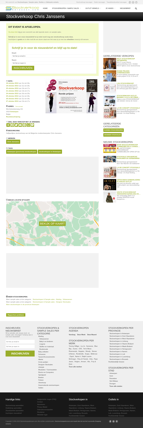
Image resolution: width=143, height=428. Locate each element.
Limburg (81, 408)
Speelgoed (42, 375)
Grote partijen (43, 362)
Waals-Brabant (74, 410)
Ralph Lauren (86, 356)
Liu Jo (83, 346)
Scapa (87, 354)
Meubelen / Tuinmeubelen (47, 370)
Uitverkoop (42, 382)
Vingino (77, 361)
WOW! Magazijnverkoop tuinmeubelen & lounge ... (128, 145)
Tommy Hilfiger (74, 346)
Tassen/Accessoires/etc (46, 357)
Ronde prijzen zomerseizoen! (123, 72)
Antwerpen (14, 111)
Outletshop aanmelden (14, 408)
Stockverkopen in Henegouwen (120, 349)
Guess (75, 349)
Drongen (112, 383)
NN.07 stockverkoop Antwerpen (126, 59)
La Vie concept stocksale (128, 108)
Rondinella (80, 354)
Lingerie (42, 344)
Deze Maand (92, 334)
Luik (70, 413)
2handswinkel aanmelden (15, 410)
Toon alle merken (75, 367)
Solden (40, 388)
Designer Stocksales (45, 364)
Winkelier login (42, 415)
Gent (111, 376)
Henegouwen (84, 410)
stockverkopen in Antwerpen (50, 152)
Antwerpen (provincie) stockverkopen (21, 152)
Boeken (41, 377)
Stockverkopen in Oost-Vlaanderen (121, 336)
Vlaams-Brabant (90, 408)
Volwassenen (44, 339)
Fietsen (41, 380)
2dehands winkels (52, 2)
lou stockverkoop (125, 83)
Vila (88, 361)
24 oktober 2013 (12, 93)
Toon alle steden (115, 386)
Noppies (81, 351)
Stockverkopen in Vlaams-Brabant (121, 344)
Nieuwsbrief (125, 8)
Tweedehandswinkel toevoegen (117, 2)
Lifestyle (41, 367)
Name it (78, 356)
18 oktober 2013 (12, 83)
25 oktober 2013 (12, 96)
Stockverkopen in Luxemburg (119, 357)
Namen (93, 410)
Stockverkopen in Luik (117, 354)
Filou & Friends (82, 359)
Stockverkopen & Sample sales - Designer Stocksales (51, 302)
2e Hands (109, 8)
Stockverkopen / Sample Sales (65, 8)
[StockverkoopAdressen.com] (22, 8)
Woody (88, 351)
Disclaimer (41, 412)
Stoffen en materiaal (46, 346)
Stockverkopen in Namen (118, 351)
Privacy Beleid (42, 407)
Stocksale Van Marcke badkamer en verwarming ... (128, 158)
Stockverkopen (22, 2)
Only (91, 359)
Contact (40, 402)
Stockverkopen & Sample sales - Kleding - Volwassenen (52, 299)
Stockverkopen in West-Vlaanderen (121, 338)
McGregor (72, 359)
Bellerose (94, 354)
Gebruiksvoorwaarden (45, 409)
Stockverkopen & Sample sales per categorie (48, 331)
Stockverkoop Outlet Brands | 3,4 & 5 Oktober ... (128, 96)
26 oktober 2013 (12, 98)
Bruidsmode (43, 349)
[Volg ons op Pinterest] (136, 2)
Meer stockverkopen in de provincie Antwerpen (22, 304)
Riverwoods (73, 351)
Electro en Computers (46, 372)
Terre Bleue (87, 349)
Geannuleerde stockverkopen (48, 385)
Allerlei (40, 359)
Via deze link (12, 32)
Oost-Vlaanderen (83, 405)
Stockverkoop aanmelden (15, 405)
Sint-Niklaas (113, 381)
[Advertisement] (52, 175)
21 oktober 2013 (12, 91)
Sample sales (33, 2)
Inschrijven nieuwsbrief (14, 413)
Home (45, 8)
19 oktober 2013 (12, 86)
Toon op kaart (19, 106)
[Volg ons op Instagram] (133, 2)
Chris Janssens (13, 142)
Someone (89, 346)
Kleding (41, 336)
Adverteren (41, 404)
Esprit (72, 356)
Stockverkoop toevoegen (84, 2)
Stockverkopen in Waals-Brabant (120, 346)
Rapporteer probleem (16, 315)
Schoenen (41, 354)
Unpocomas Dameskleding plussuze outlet (128, 180)
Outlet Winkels (92, 8)
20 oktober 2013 (12, 88)
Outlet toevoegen (99, 2)
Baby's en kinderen (46, 341)
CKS (80, 349)
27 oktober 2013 (12, 101)
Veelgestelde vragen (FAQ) (46, 399)
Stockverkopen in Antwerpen (119, 333)
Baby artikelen (43, 352)
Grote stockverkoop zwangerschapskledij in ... (128, 193)
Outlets (41, 2)
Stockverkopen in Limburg (118, 341)
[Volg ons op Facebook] (130, 2)
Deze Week (81, 334)
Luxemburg (77, 413)
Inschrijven (20, 353)
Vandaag (72, 334)
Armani (83, 361)
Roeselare (113, 378)
